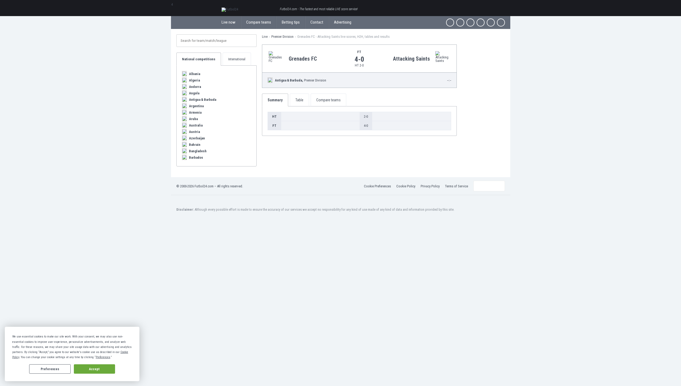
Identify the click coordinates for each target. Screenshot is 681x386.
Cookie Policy (405, 186)
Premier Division (282, 37)
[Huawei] (501, 22)
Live (265, 37)
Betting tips (291, 22)
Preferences (50, 369)
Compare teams (258, 22)
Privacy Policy (430, 186)
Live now (228, 22)
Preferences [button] (103, 357)
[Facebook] (450, 22)
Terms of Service (456, 186)
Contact (316, 22)
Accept (94, 369)
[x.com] (460, 22)
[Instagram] (470, 22)
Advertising (342, 22)
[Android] (491, 22)
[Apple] (481, 22)
